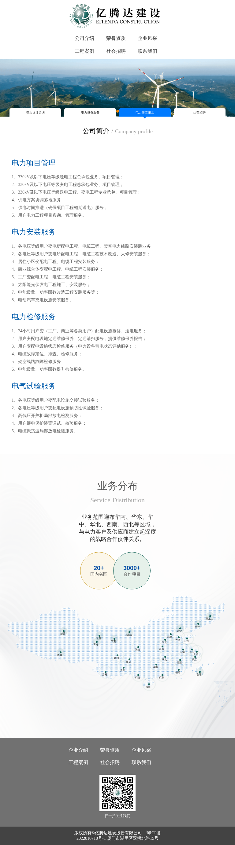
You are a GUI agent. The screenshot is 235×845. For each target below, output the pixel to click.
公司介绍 (84, 38)
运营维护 (199, 112)
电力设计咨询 (35, 112)
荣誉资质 (116, 38)
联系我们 (147, 51)
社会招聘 (116, 51)
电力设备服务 (90, 112)
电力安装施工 (145, 112)
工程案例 (84, 51)
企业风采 (147, 38)
